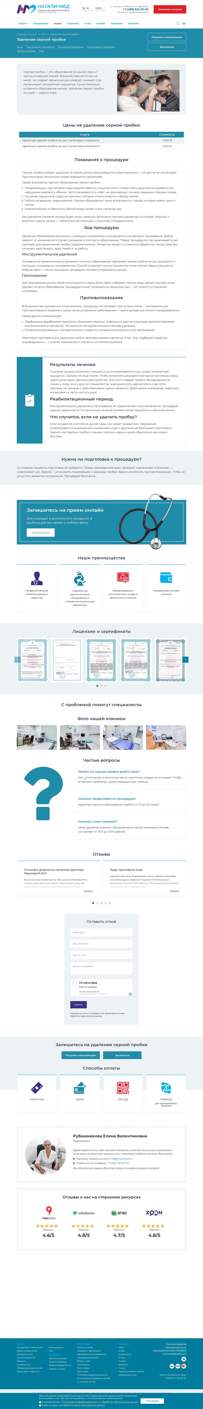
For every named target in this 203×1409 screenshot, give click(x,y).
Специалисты (40, 23)
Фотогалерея (83, 1368)
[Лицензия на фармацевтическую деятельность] (170, 660)
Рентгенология (56, 1347)
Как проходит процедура (40, 47)
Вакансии (123, 1365)
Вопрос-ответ (83, 1361)
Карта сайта (82, 1371)
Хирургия (21, 1361)
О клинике (124, 1344)
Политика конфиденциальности (92, 1375)
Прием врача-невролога (28, 1371)
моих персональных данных (89, 1405)
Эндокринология (25, 1354)
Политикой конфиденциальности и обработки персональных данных (100, 1402)
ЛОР (43, 34)
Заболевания (83, 1365)
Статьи (122, 1368)
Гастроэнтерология (26, 1358)
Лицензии (116, 23)
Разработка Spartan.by (175, 1378)
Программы (54, 1355)
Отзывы (100, 23)
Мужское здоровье (58, 1362)
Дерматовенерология (27, 1351)
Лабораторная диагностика (30, 1368)
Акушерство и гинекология (29, 1347)
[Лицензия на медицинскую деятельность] (32, 660)
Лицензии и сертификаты (89, 1351)
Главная (21, 34)
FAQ (41, 51)
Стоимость (73, 23)
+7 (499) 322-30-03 (135, 9)
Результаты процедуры (71, 47)
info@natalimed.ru (121, 1158)
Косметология (23, 1365)
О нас (87, 23)
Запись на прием (26, 51)
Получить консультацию (167, 37)
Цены (20, 47)
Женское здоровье (57, 1358)
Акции (57, 23)
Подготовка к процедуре (101, 47)
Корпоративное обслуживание (91, 1354)
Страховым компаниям (87, 1358)
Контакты (133, 23)
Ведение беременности (60, 1365)
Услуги (22, 23)
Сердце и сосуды (57, 1369)
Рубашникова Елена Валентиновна (110, 1136)
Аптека (122, 1358)
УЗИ (51, 1351)
